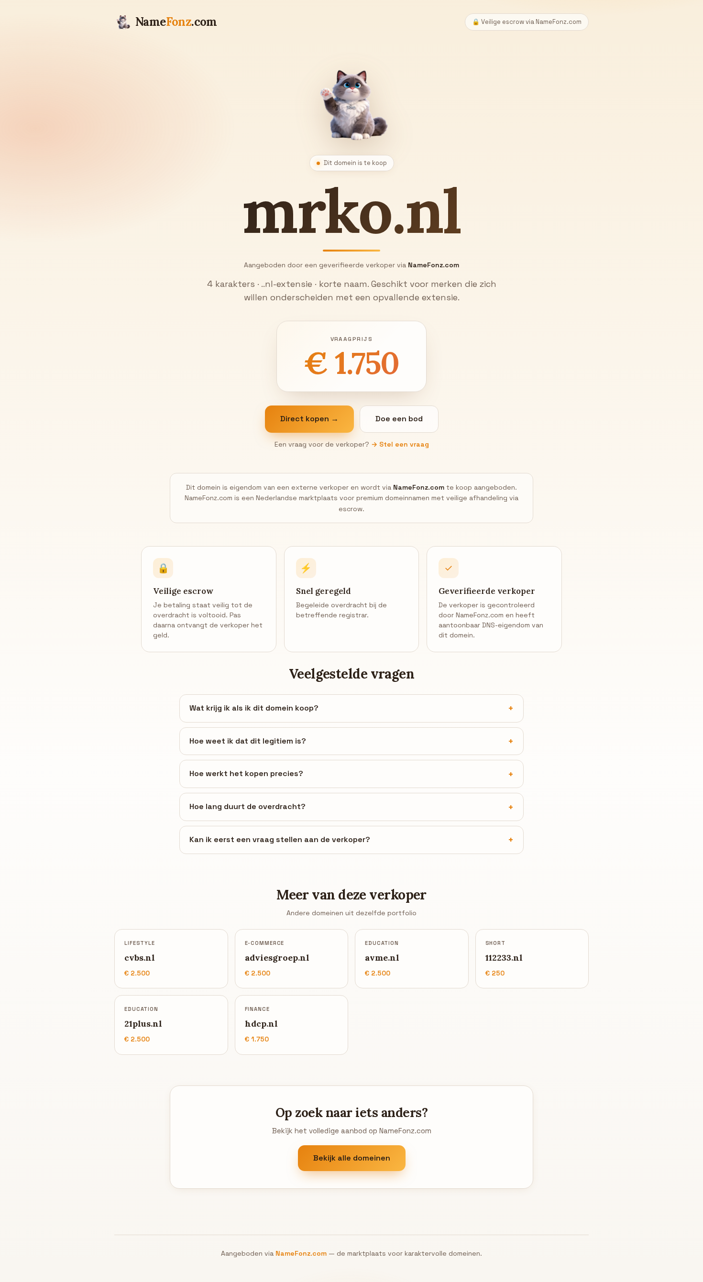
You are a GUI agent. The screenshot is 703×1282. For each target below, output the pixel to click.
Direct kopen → (309, 419)
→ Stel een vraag (400, 444)
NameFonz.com (301, 1253)
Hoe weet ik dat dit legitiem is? (247, 741)
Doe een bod (399, 419)
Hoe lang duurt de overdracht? (247, 806)
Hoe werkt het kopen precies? (246, 773)
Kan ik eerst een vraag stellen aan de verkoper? (279, 839)
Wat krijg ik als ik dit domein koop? (254, 708)
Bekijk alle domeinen (351, 1158)
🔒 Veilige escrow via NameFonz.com (527, 22)
